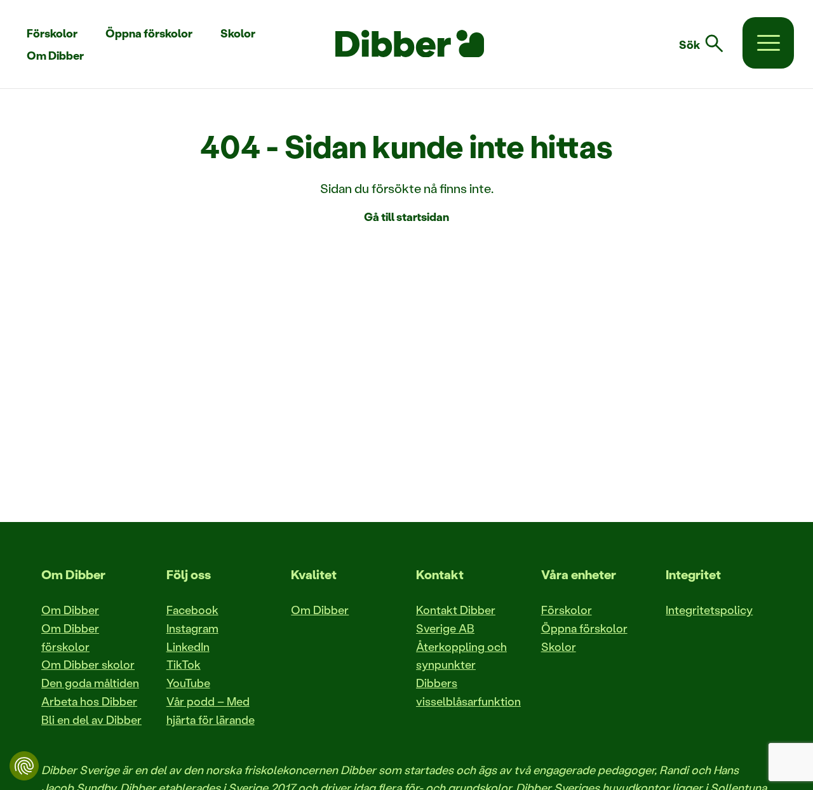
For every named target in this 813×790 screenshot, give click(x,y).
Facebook (192, 609)
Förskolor (566, 609)
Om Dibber (70, 609)
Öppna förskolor (584, 628)
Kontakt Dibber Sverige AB (455, 619)
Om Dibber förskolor (70, 637)
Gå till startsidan (406, 216)
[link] (708, 43)
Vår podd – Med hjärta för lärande (210, 710)
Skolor (558, 646)
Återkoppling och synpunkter (461, 656)
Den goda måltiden (90, 682)
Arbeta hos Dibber (89, 701)
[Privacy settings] (24, 765)
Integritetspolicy (709, 609)
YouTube (188, 682)
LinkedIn (188, 646)
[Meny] (768, 43)
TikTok (183, 664)
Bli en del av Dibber (91, 719)
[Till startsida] (409, 44)
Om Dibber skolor (88, 664)
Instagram (192, 628)
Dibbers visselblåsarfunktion (468, 692)
